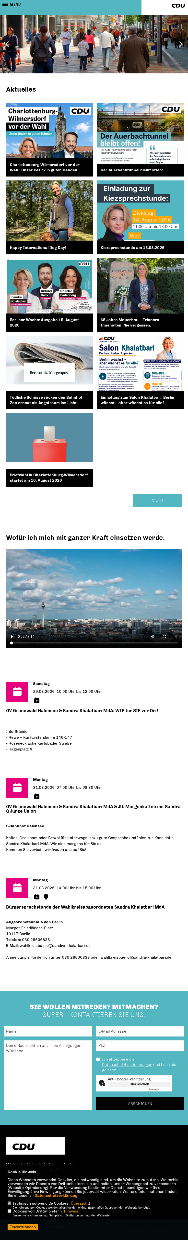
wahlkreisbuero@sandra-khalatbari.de (55, 945)
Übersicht (80, 1203)
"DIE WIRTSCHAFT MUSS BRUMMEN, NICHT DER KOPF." (93, 30)
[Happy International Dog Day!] (49, 230)
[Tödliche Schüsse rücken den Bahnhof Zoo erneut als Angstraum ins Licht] (49, 360)
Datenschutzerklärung (56, 1195)
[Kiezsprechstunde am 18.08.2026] (140, 234)
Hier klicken (139, 1084)
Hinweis (71, 1211)
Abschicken (140, 1103)
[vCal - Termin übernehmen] (36, 700)
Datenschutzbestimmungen (127, 1064)
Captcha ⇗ (160, 1089)
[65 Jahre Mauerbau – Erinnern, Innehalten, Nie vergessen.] (140, 294)
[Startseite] (35, 1146)
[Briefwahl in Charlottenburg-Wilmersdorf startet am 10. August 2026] (49, 437)
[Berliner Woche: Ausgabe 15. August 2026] (49, 289)
